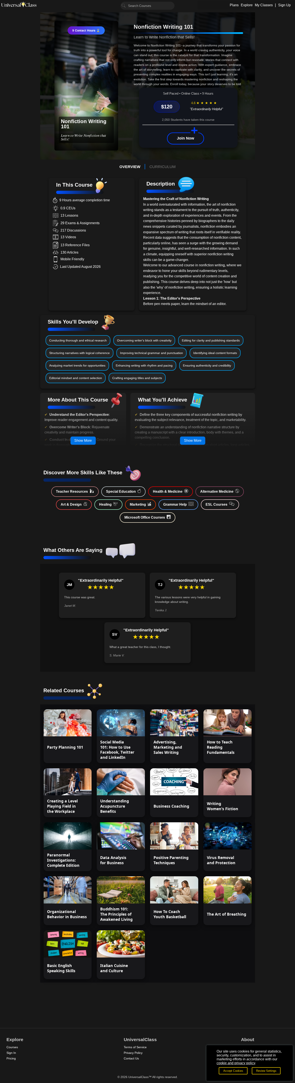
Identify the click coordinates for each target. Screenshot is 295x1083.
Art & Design (71, 504)
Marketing (138, 504)
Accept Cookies (233, 1070)
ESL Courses (216, 504)
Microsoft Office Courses (144, 517)
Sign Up (284, 5)
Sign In (11, 1052)
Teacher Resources (72, 491)
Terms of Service (135, 1047)
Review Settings (266, 1070)
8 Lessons (184, 896)
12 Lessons (237, 729)
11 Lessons (237, 842)
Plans (234, 5)
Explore (247, 5)
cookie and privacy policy (236, 1063)
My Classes (264, 5)
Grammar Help (175, 504)
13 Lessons (130, 729)
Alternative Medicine (216, 491)
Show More (83, 440)
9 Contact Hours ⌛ (86, 30)
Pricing (11, 1058)
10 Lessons (183, 842)
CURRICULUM (162, 167)
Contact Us (131, 1058)
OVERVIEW (129, 167)
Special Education (121, 491)
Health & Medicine (167, 491)
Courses (12, 1047)
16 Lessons (237, 788)
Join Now (185, 138)
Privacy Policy (133, 1052)
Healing (105, 504)
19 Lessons (77, 842)
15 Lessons (77, 729)
